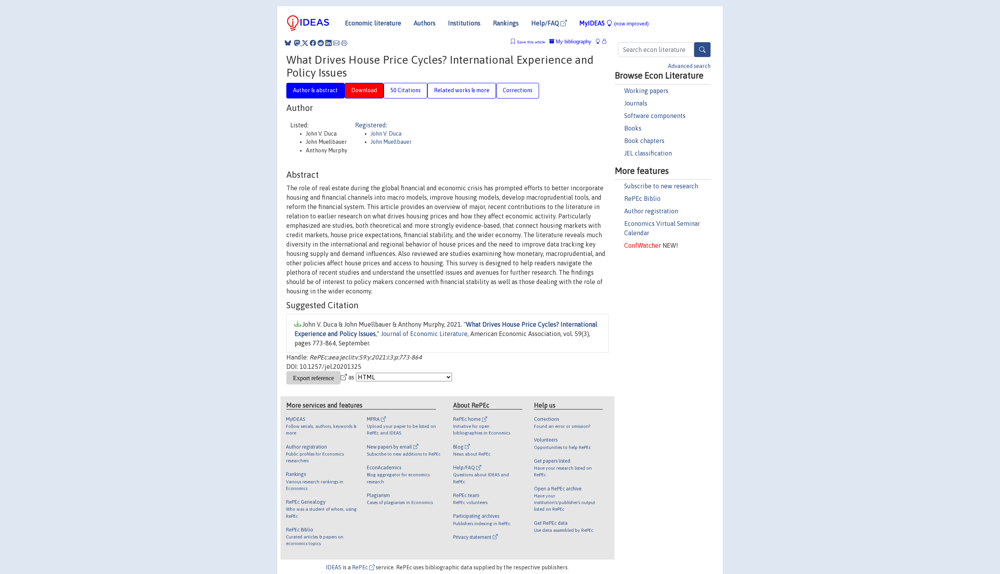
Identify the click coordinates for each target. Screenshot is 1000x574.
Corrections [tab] (517, 90)
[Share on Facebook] (313, 42)
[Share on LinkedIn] (328, 42)
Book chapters (644, 140)
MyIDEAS (614, 23)
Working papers (646, 90)
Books (632, 128)
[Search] (702, 49)
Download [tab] (364, 90)
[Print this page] (344, 42)
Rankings (506, 23)
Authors (425, 23)
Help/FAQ (546, 23)
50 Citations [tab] (405, 90)
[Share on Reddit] (321, 42)
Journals (635, 103)
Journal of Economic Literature (424, 333)
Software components (655, 115)
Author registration (651, 211)
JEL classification (648, 153)
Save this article (531, 42)
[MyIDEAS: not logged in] (600, 41)
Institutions (464, 23)
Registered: (371, 125)
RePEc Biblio (642, 198)
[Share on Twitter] (305, 42)
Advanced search (689, 66)
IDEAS (333, 567)
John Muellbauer (391, 142)
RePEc (360, 567)
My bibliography (572, 42)
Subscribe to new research (661, 186)
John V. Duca (386, 134)
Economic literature (373, 23)
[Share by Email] (336, 42)
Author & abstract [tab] (315, 90)
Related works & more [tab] (461, 90)
